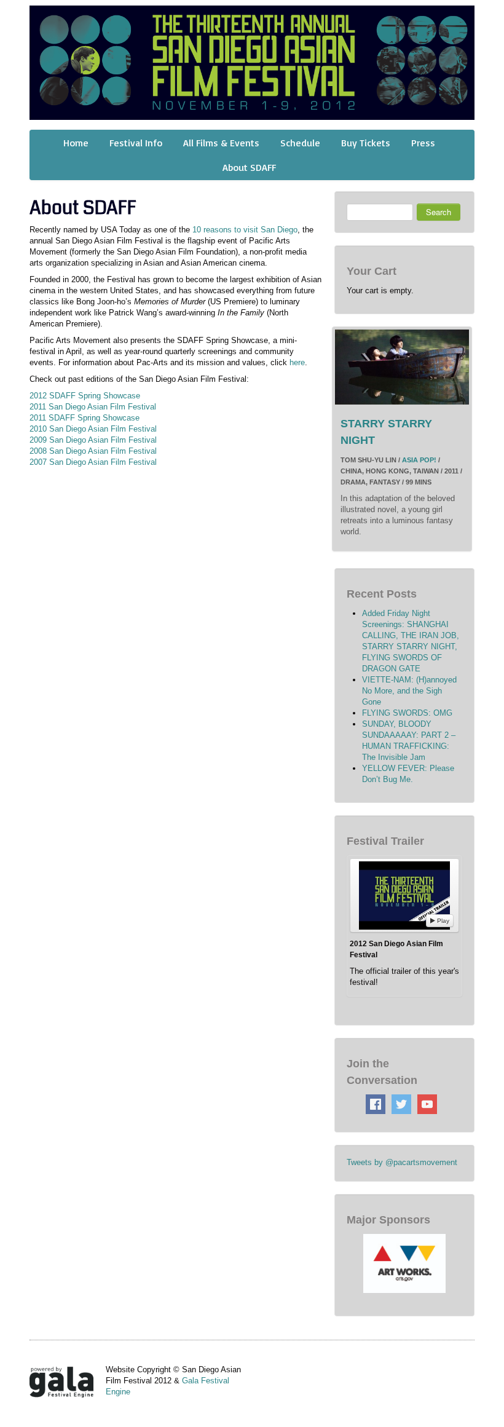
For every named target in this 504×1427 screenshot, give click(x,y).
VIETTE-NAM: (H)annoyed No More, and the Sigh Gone (409, 690)
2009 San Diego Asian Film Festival (93, 440)
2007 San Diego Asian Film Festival (93, 462)
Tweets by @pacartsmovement (402, 1162)
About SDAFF (249, 167)
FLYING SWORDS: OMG (407, 712)
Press (423, 142)
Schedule (300, 142)
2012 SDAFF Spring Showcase (85, 395)
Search (438, 212)
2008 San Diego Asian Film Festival (93, 451)
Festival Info (135, 142)
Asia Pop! (419, 460)
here (297, 362)
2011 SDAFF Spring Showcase (85, 417)
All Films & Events (221, 142)
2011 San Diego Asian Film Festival (93, 406)
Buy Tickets (365, 142)
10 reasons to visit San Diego (244, 229)
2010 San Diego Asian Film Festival (93, 428)
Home (76, 142)
